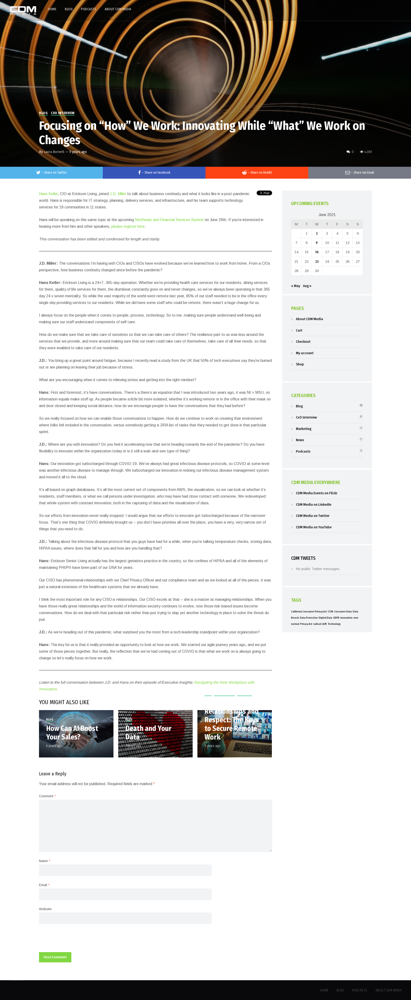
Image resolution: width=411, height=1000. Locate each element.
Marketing (303, 429)
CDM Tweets (303, 558)
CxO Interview (63, 113)
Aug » (307, 286)
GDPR (336, 617)
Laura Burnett (54, 152)
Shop (300, 364)
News (300, 440)
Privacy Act (306, 624)
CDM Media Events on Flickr (316, 493)
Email (44, 885)
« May (295, 286)
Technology (334, 624)
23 (316, 261)
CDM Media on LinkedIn (313, 504)
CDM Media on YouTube (314, 527)
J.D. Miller (118, 194)
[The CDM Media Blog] (23, 10)
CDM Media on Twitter (312, 516)
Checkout (303, 341)
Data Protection (309, 617)
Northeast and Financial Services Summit (169, 220)
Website (45, 909)
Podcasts (303, 451)
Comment (47, 796)
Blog (43, 113)
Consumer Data (343, 611)
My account (304, 353)
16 (316, 252)
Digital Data (325, 617)
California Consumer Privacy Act (309, 611)
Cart (299, 330)
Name (44, 861)
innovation (346, 617)
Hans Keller (48, 194)
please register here (128, 226)
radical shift (320, 624)
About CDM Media (309, 319)
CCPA (330, 611)
